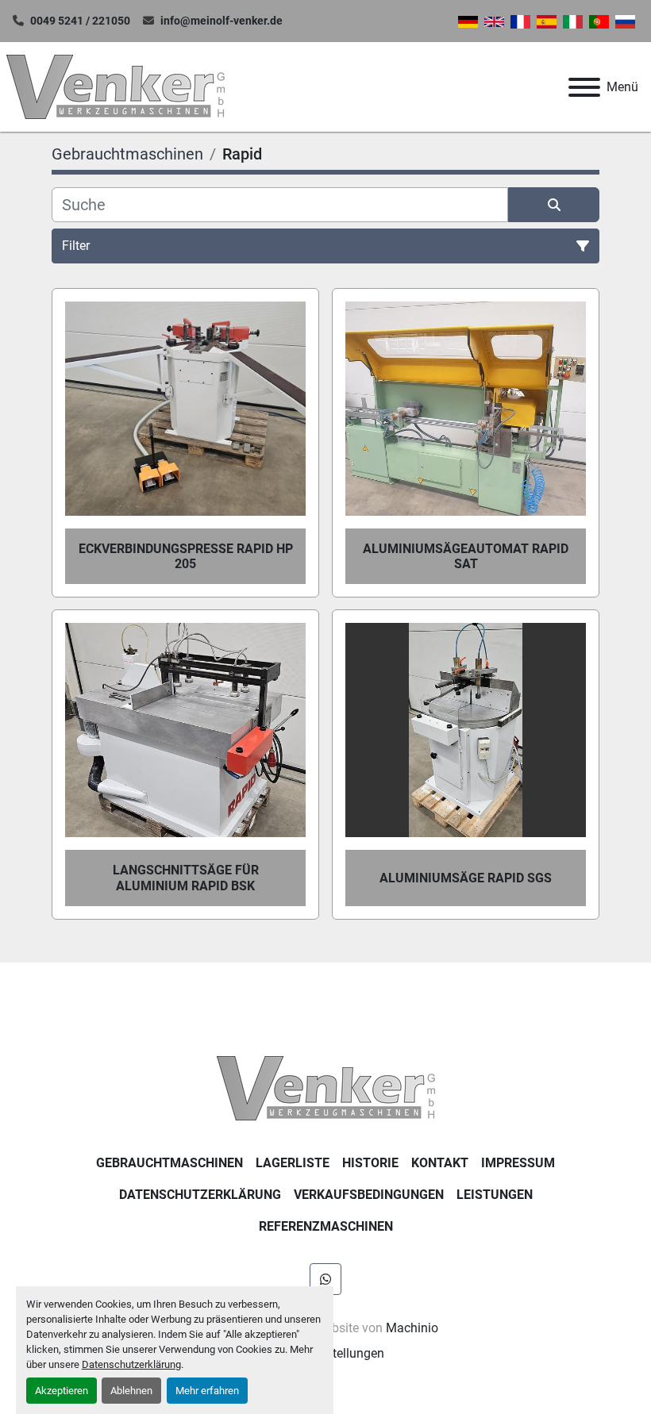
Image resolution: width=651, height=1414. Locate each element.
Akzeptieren (61, 1391)
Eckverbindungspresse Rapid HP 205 (186, 556)
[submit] (553, 204)
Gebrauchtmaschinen (169, 1162)
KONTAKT (439, 1162)
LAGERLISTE (292, 1162)
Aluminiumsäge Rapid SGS (465, 878)
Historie (370, 1162)
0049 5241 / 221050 (80, 20)
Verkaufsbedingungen (369, 1194)
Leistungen (494, 1194)
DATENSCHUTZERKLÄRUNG (200, 1194)
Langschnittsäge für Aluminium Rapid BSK (186, 878)
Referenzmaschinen (326, 1226)
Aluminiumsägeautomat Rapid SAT (465, 556)
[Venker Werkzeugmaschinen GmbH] (326, 1087)
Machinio (412, 1327)
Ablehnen (131, 1391)
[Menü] (584, 87)
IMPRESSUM (518, 1162)
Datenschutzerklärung (131, 1364)
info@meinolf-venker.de (221, 20)
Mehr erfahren (207, 1391)
